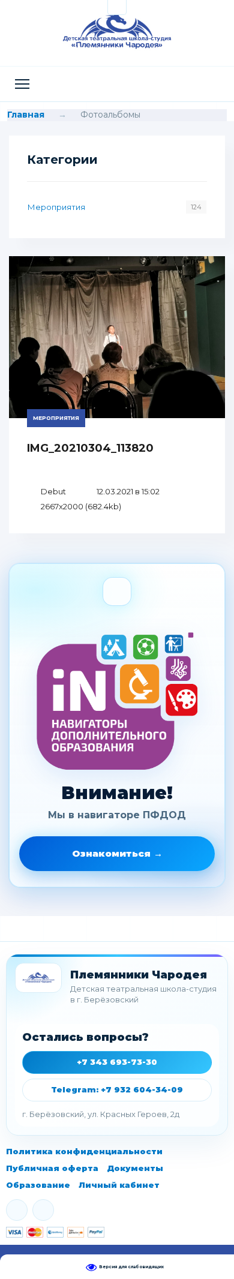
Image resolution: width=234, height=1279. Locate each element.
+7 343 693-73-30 (117, 1062)
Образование (38, 1185)
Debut (53, 491)
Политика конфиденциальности (84, 1151)
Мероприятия (56, 207)
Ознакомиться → (117, 853)
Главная (25, 114)
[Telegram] (43, 1210)
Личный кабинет (119, 1185)
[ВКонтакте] (17, 1210)
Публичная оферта (52, 1168)
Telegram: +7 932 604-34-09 (117, 1089)
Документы (135, 1168)
